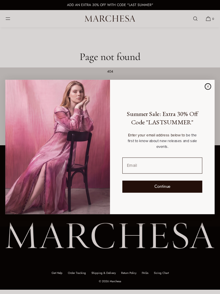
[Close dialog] (208, 86)
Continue (162, 186)
